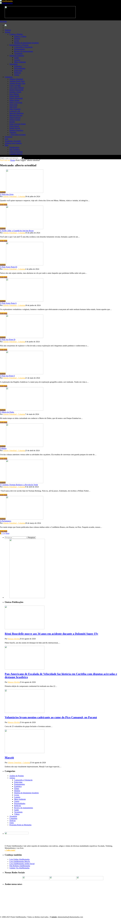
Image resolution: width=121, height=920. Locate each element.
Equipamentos (19, 49)
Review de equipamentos (23, 51)
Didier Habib (14, 96)
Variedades (13, 64)
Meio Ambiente (20, 62)
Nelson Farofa (14, 120)
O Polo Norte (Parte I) (8, 303)
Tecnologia (18, 53)
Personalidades (19, 68)
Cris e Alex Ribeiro (16, 88)
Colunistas (9, 77)
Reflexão (17, 73)
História (17, 38)
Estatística (18, 66)
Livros (16, 41)
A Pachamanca (5, 521)
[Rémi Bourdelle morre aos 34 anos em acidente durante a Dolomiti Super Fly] (24, 629)
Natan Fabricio (15, 117)
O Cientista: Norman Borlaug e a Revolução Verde (19, 485)
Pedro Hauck (14, 126)
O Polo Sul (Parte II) (7, 339)
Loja (6, 139)
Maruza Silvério (14, 639)
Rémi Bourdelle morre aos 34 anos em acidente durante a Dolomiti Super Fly (51, 633)
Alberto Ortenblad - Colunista (14, 196)
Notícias (8, 30)
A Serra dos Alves (6, 194)
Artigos (7, 32)
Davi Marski (14, 94)
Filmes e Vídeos (20, 36)
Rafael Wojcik (14, 128)
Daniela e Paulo (15, 92)
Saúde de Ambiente (16, 56)
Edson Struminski (16, 98)
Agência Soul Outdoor (13, 143)
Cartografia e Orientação (23, 47)
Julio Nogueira (14, 109)
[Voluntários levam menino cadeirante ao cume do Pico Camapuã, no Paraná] (24, 712)
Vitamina (12, 132)
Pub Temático (14, 149)
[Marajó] (24, 752)
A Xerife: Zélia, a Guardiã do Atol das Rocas (17, 231)
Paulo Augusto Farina (17, 124)
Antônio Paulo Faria (17, 81)
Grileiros (3, 448)
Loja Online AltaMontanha (19, 859)
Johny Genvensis (15, 103)
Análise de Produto (16, 776)
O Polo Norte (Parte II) (8, 267)
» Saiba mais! (10, 850)
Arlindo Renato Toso (17, 83)
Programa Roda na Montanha (20, 825)
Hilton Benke (14, 100)
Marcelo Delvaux (15, 115)
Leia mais (3, 205)
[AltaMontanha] (6, 1)
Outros (16, 75)
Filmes (16, 789)
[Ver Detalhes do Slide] (27, 597)
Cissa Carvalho (15, 85)
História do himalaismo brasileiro (26, 43)
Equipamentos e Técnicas (18, 45)
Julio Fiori (13, 107)
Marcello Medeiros (16, 113)
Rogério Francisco (16, 130)
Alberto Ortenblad (16, 79)
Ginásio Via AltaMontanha (19, 868)
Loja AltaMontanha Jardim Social (22, 864)
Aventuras (8, 137)
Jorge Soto (13, 105)
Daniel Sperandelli (16, 90)
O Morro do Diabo (7, 412)
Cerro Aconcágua (16, 152)
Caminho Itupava (15, 154)
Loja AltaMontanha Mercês (19, 861)
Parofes (12, 122)
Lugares (17, 60)
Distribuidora (14, 147)
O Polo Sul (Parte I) (7, 376)
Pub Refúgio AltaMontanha (19, 866)
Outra (11, 823)
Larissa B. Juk (14, 111)
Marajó (9, 757)
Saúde (16, 58)
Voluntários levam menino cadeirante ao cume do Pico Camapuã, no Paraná (51, 717)
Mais (6, 145)
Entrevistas (18, 71)
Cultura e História (16, 34)
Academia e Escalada (13, 141)
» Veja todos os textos (17, 135)
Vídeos (16, 814)
